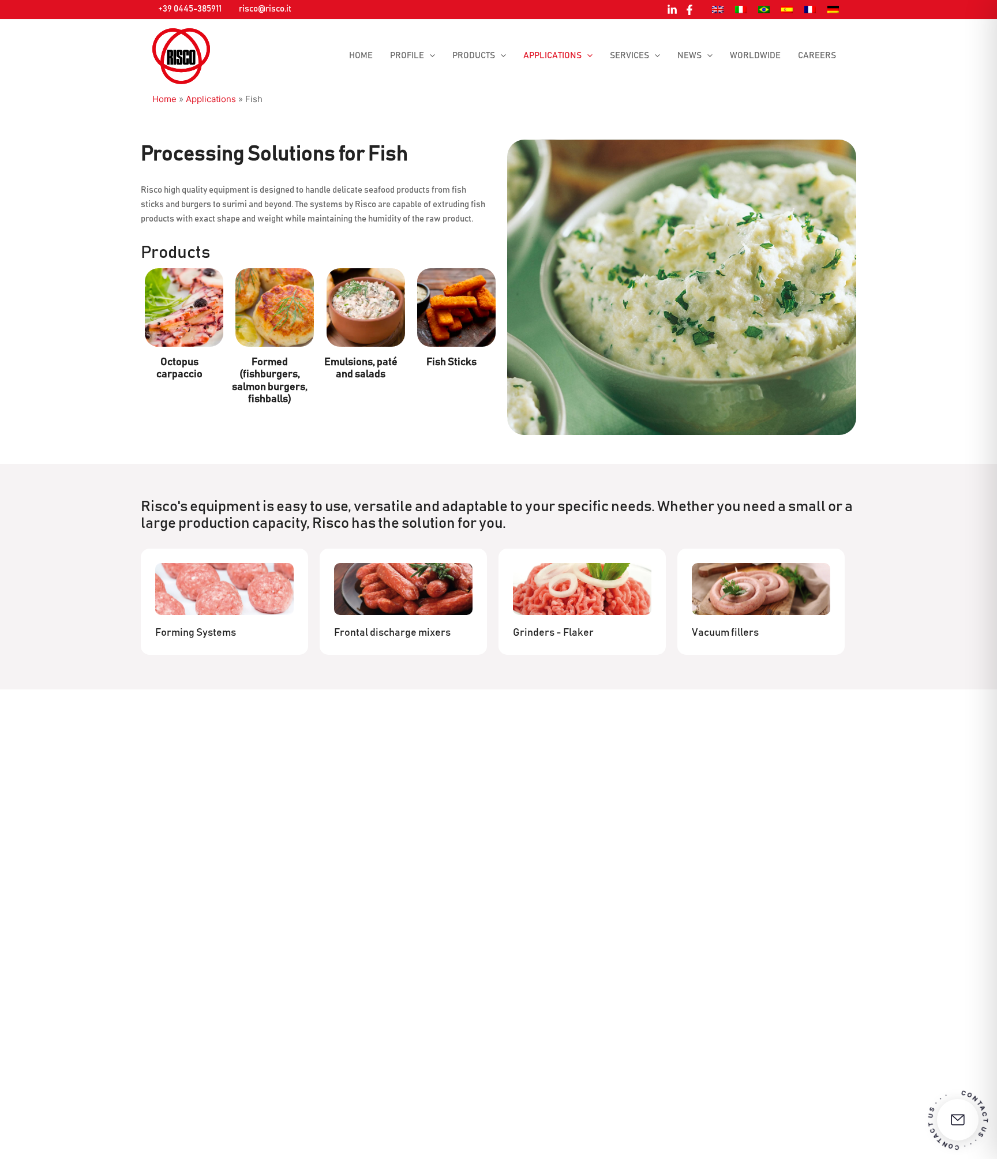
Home (361, 55)
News (689, 55)
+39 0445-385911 (190, 9)
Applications (552, 55)
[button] (429, 56)
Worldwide (755, 55)
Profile (407, 55)
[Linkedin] (672, 10)
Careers (817, 55)
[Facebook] (689, 10)
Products (473, 55)
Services (629, 55)
